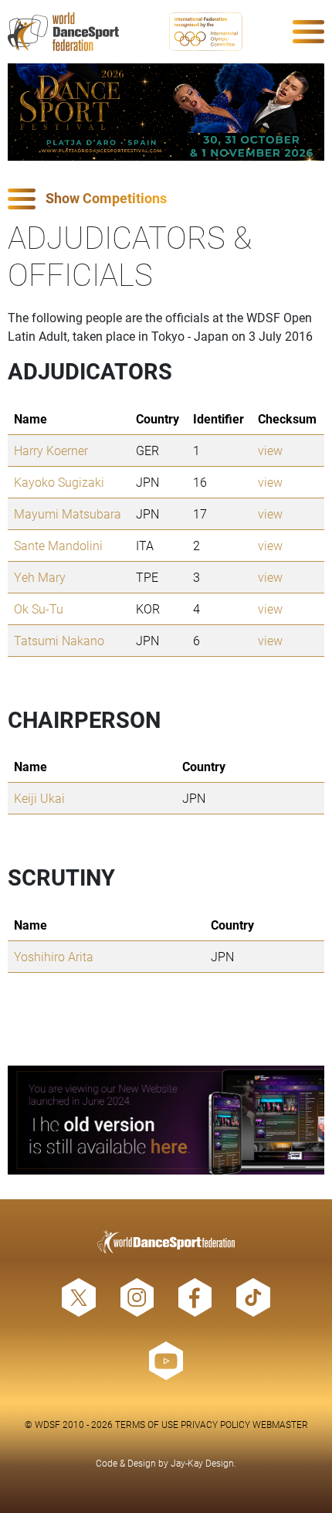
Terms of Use (146, 1424)
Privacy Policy (215, 1424)
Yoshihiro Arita (53, 956)
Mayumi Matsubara (67, 513)
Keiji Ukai (39, 798)
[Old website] (166, 1120)
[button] (166, 199)
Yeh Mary (40, 577)
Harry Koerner (51, 450)
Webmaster (280, 1424)
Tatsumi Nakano (59, 640)
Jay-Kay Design (202, 1463)
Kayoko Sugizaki (59, 482)
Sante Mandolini (58, 545)
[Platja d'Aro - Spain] (166, 112)
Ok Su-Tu (38, 608)
